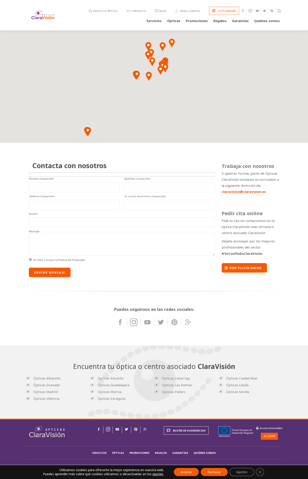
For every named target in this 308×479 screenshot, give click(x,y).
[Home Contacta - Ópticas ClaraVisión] (47, 431)
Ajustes (241, 472)
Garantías (240, 20)
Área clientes (190, 11)
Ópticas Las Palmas (177, 385)
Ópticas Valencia (46, 398)
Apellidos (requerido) (137, 178)
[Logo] (42, 15)
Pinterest (272, 11)
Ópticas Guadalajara (113, 385)
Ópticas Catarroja (176, 378)
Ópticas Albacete (46, 378)
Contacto (138, 11)
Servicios (154, 20)
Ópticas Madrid (45, 391)
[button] (172, 43)
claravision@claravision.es (244, 191)
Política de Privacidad (71, 260)
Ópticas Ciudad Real (241, 378)
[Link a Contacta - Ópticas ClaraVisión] (98, 429)
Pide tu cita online (246, 268)
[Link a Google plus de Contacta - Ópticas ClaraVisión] (144, 429)
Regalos (220, 20)
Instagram (250, 11)
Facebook (243, 11)
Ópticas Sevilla (237, 391)
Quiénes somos (267, 20)
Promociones (197, 20)
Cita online (227, 11)
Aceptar (186, 472)
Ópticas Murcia (109, 391)
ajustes (157, 474)
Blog (162, 11)
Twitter (265, 11)
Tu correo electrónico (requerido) (145, 196)
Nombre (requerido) (41, 178)
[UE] (235, 431)
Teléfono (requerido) (42, 196)
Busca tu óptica (105, 11)
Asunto (33, 213)
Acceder (269, 436)
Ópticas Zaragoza (111, 398)
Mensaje (34, 231)
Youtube (257, 11)
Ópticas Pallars (173, 391)
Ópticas (173, 20)
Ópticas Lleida (237, 385)
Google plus (188, 322)
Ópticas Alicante (110, 378)
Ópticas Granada (46, 385)
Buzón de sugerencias (189, 430)
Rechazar (214, 472)
